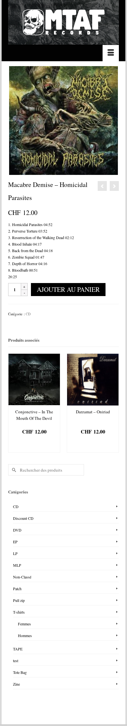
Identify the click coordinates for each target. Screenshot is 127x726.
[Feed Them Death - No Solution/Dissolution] (102, 186)
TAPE (17, 648)
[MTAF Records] (63, 22)
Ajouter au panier (68, 289)
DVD (17, 530)
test (15, 660)
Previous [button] (14, 404)
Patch (17, 588)
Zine (16, 684)
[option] (34, 403)
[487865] (63, 119)
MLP (17, 565)
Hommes (25, 635)
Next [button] (113, 404)
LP (15, 553)
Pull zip (19, 600)
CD (28, 313)
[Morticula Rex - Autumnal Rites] (114, 186)
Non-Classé (22, 576)
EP (15, 541)
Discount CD (23, 518)
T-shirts (19, 612)
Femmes (24, 623)
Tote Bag (20, 672)
